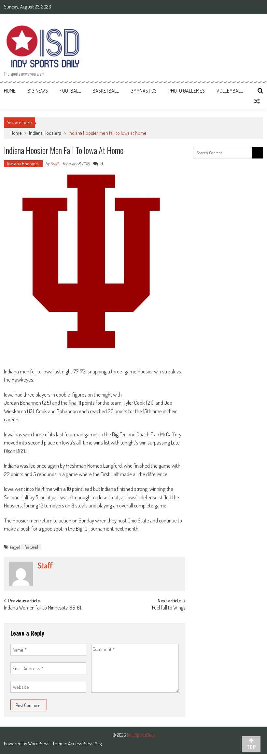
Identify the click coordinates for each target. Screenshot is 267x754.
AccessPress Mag (85, 743)
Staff (54, 163)
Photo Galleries (186, 90)
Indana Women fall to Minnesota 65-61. (43, 608)
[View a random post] (257, 101)
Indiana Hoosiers (45, 133)
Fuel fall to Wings (168, 608)
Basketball (105, 90)
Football (70, 90)
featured (31, 547)
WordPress (39, 743)
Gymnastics (144, 90)
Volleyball (230, 90)
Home (10, 90)
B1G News (37, 90)
